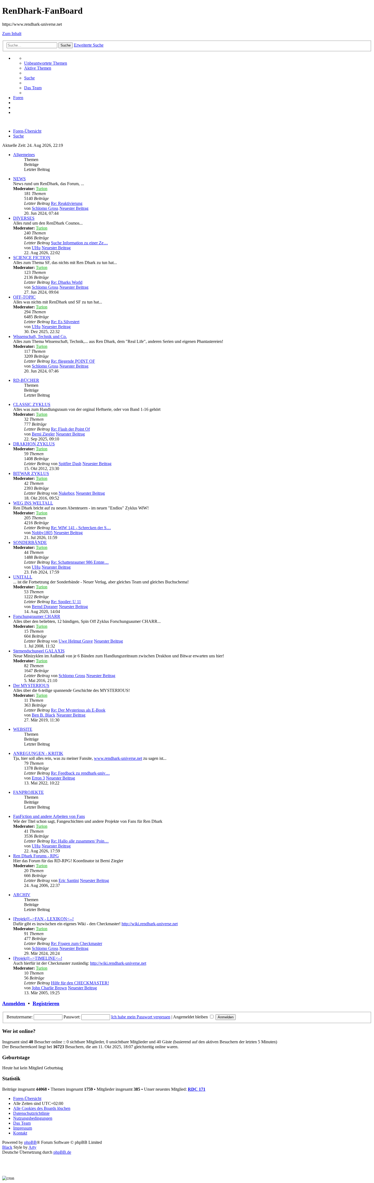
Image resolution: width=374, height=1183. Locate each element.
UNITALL (22, 577)
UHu (36, 247)
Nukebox (67, 493)
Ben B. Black (43, 715)
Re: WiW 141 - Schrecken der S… (81, 527)
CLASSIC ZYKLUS (31, 404)
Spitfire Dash (70, 463)
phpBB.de (62, 1152)
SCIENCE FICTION (31, 257)
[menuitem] (45, 63)
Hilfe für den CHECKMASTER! (80, 983)
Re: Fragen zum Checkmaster (76, 943)
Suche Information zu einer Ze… (79, 242)
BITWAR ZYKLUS (31, 473)
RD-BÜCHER (26, 380)
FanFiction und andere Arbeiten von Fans (49, 816)
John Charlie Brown (49, 988)
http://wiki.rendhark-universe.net (150, 923)
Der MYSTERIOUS (31, 685)
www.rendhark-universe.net (118, 758)
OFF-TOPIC (24, 297)
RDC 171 (196, 1089)
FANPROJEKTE (28, 792)
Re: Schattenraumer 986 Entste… (80, 562)
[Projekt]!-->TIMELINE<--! (37, 958)
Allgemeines (24, 154)
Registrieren (46, 1003)
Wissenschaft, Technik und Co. (40, 336)
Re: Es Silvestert (65, 321)
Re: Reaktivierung (66, 203)
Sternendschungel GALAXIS (39, 651)
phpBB (30, 1142)
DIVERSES (23, 218)
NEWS (19, 178)
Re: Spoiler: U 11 (66, 601)
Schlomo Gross (45, 208)
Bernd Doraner (45, 606)
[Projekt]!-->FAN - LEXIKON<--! (43, 918)
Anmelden (13, 1003)
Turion (41, 188)
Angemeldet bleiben (191, 1017)
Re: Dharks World (66, 282)
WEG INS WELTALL (33, 503)
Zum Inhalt (11, 33)
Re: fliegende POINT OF (73, 361)
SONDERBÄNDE (30, 542)
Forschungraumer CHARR (36, 616)
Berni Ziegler (43, 434)
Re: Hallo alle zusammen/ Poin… (80, 841)
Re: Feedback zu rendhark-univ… (80, 773)
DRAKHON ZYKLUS (34, 444)
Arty (32, 1147)
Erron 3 (38, 778)
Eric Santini (69, 880)
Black (7, 1147)
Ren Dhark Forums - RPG (36, 855)
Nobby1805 (42, 532)
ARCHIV (21, 894)
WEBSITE (22, 729)
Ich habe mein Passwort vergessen (140, 1017)
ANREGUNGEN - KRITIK (38, 753)
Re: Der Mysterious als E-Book (78, 710)
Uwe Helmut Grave (76, 641)
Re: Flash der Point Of (70, 429)
